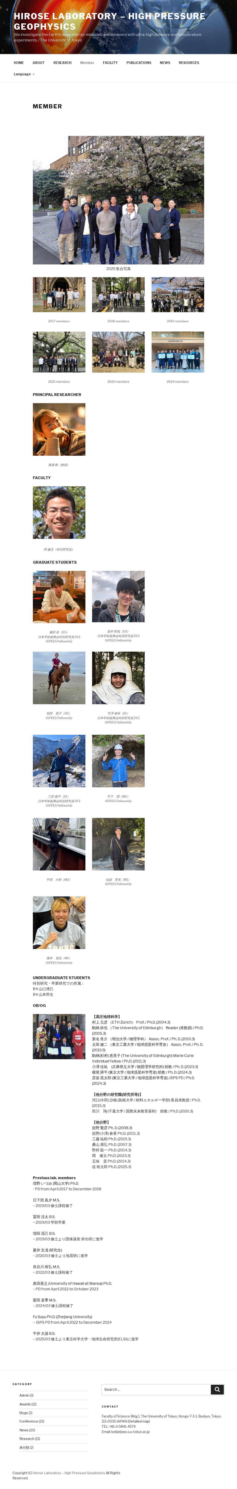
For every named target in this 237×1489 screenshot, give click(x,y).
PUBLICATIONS (139, 63)
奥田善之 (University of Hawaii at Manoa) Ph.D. (72, 1283)
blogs (23, 1413)
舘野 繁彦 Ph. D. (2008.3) (112, 1128)
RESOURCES (189, 63)
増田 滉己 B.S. (44, 1233)
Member (87, 63)
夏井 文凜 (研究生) (47, 1250)
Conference (28, 1421)
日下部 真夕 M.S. (46, 1200)
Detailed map (138, 1421)
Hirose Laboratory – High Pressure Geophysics (69, 1473)
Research (26, 1439)
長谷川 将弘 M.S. (46, 1267)
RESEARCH (62, 63)
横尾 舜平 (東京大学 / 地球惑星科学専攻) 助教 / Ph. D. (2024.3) (142, 1072)
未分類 (24, 1447)
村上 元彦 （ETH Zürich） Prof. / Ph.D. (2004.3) (131, 1022)
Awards (25, 1404)
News (23, 1430)
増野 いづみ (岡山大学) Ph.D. (56, 1183)
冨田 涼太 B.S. (44, 1217)
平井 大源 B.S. (44, 1333)
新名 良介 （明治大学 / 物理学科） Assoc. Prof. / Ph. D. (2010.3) (143, 1039)
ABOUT (39, 63)
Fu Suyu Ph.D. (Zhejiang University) (62, 1317)
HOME (19, 63)
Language (22, 74)
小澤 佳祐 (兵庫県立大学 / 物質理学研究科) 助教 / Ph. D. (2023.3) (145, 1067)
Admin (24, 1395)
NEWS (165, 63)
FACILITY (110, 63)
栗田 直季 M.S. (44, 1300)
